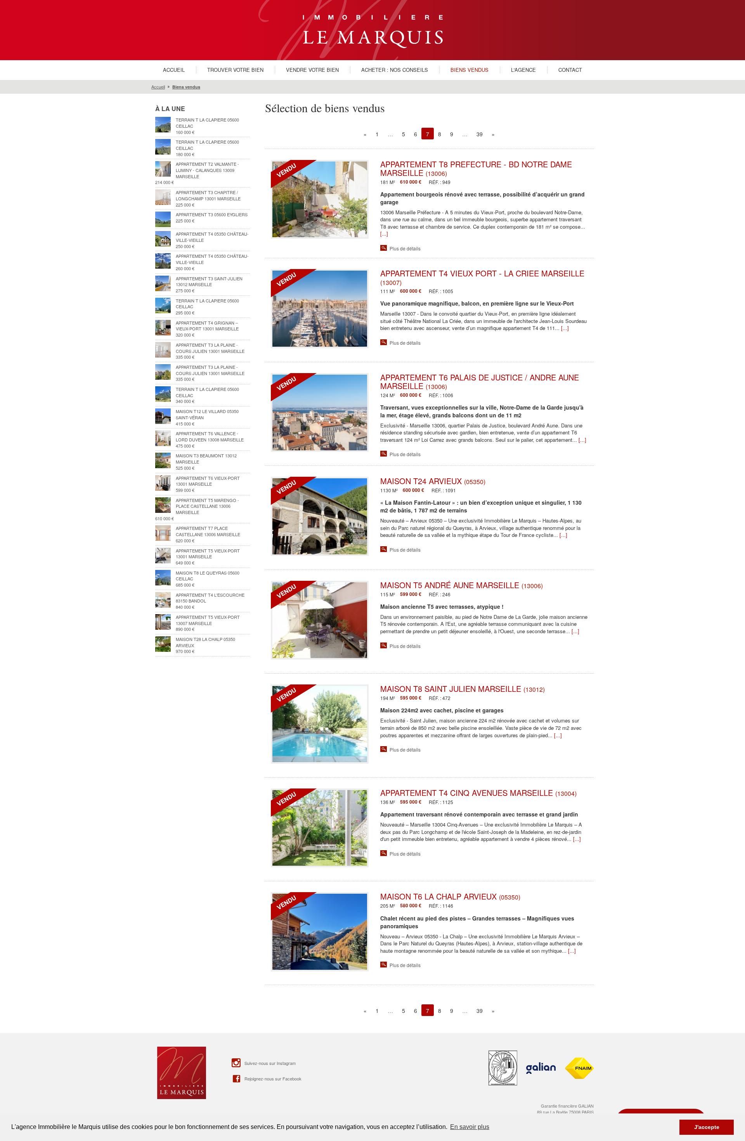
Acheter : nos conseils (394, 69)
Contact (570, 69)
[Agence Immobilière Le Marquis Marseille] (372, 29)
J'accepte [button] (706, 1127)
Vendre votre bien (312, 69)
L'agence (523, 69)
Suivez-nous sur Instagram (270, 1063)
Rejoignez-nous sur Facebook (272, 1078)
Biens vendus (469, 69)
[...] (384, 233)
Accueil (174, 69)
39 (479, 134)
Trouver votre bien (235, 69)
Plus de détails (405, 248)
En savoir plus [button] (469, 1127)
